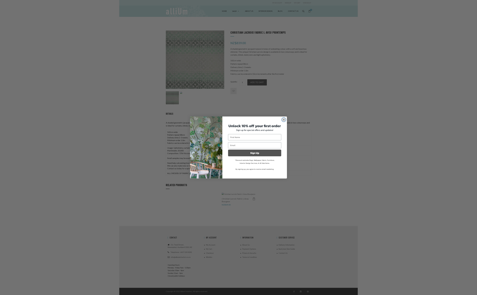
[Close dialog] (284, 119)
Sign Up (254, 153)
